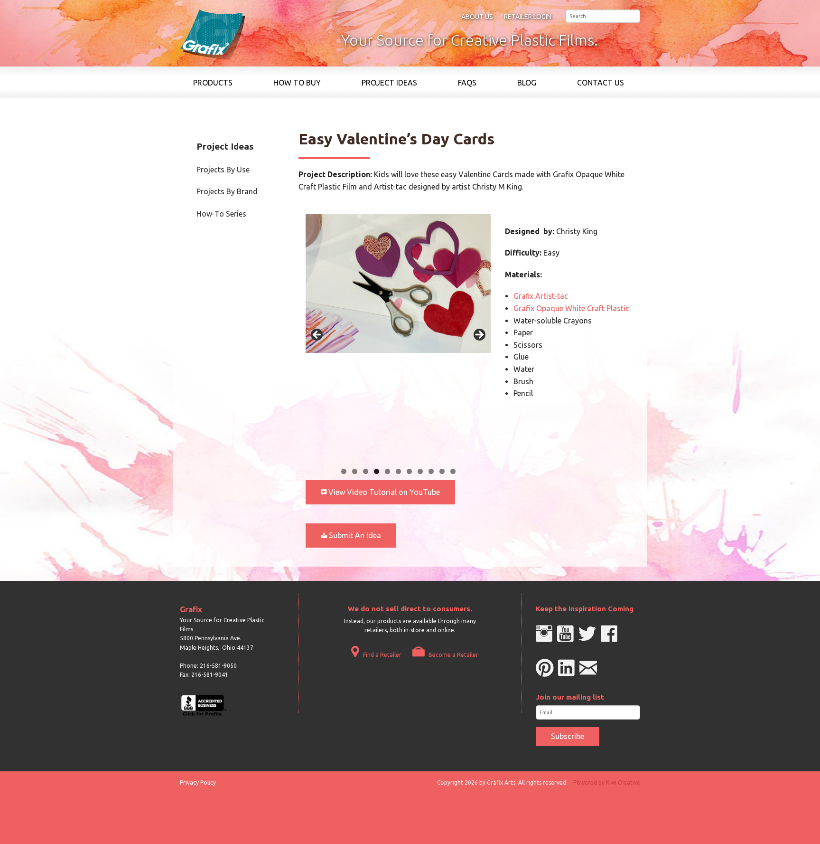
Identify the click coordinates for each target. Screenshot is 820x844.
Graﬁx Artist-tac (540, 296)
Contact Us (600, 82)
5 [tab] (387, 471)
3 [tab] (365, 471)
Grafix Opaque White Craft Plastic (571, 308)
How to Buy (297, 82)
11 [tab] (453, 471)
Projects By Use (223, 169)
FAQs (467, 82)
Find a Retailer (381, 655)
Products (213, 82)
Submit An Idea (354, 535)
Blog (526, 82)
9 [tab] (431, 471)
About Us (477, 16)
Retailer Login (527, 16)
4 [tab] (376, 471)
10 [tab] (442, 471)
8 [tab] (420, 471)
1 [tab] (343, 471)
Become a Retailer (452, 655)
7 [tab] (409, 471)
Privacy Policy (198, 782)
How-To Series (221, 213)
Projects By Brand (227, 191)
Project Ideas (389, 82)
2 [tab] (354, 471)
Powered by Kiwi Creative (606, 782)
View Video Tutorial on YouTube (383, 492)
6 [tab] (398, 471)
